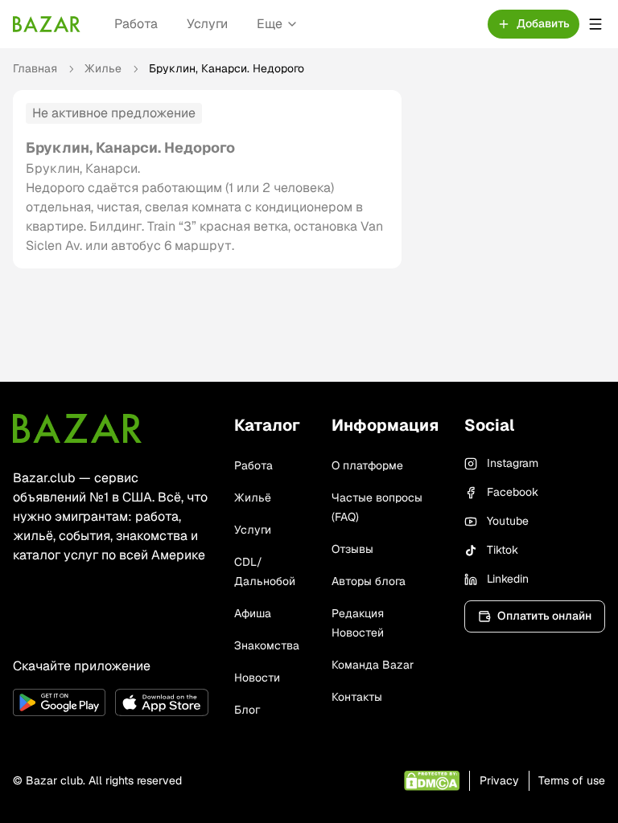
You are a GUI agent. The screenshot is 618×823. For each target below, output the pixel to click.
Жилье (103, 68)
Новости (257, 677)
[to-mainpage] (77, 428)
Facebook (512, 492)
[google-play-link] (59, 702)
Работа (136, 23)
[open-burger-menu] (595, 24)
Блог (247, 709)
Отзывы (352, 549)
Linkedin (508, 578)
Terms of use (571, 780)
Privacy (499, 780)
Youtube (508, 521)
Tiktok (502, 550)
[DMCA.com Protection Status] (431, 781)
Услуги (207, 23)
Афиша (252, 613)
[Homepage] (46, 24)
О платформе (367, 465)
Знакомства (266, 645)
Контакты (357, 697)
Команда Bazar (373, 664)
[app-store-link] (161, 702)
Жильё (252, 497)
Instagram (512, 463)
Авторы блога (369, 581)
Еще (269, 23)
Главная (35, 68)
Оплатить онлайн (544, 615)
